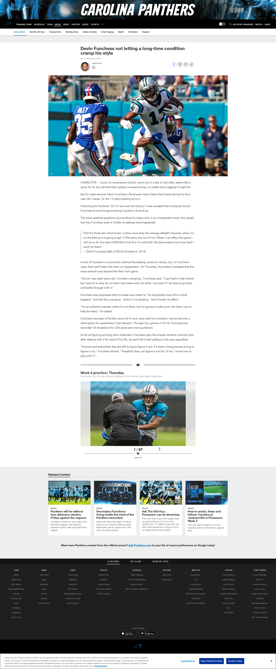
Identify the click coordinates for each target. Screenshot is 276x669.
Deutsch (44, 594)
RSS (196, 580)
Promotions (166, 580)
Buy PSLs (259, 580)
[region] (138, 661)
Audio (44, 580)
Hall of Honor (16, 617)
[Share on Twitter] (180, 66)
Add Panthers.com (139, 545)
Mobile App (44, 584)
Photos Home (103, 575)
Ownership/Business (16, 589)
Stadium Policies (228, 589)
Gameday (103, 580)
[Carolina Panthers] (138, 647)
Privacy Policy (195, 584)
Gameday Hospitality (260, 603)
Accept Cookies (235, 661)
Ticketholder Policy (195, 589)
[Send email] (185, 66)
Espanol (44, 598)
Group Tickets (259, 608)
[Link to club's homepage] (8, 24)
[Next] (159, 449)
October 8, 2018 (134, 251)
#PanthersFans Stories (73, 594)
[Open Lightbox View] (137, 421)
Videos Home (73, 575)
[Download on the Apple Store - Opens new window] (127, 633)
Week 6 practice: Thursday (102, 373)
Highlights (73, 580)
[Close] (271, 661)
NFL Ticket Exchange (260, 617)
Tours (229, 608)
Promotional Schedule (136, 580)
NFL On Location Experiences (137, 589)
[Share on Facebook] (174, 66)
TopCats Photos (103, 584)
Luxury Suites (260, 589)
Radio (44, 589)
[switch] (222, 24)
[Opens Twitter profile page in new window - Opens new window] (93, 67)
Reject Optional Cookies (211, 661)
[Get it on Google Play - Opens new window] (147, 634)
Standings (16, 608)
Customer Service (260, 612)
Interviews (73, 584)
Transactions (16, 612)
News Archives (44, 603)
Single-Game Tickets (260, 594)
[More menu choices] (102, 24)
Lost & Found (229, 584)
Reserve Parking (229, 580)
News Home (44, 575)
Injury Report (16, 584)
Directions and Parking (228, 594)
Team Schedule (137, 575)
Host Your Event (229, 603)
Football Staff (16, 598)
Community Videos (72, 598)
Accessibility (228, 612)
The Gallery (259, 598)
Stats (16, 603)
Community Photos (103, 589)
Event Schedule (229, 575)
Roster (16, 575)
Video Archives (73, 603)
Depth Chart (16, 580)
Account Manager (260, 575)
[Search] (230, 24)
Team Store (167, 575)
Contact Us (195, 598)
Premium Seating (260, 584)
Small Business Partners (195, 603)
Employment (196, 575)
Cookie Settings (188, 661)
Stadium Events (137, 584)
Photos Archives (103, 594)
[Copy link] (191, 64)
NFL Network (73, 589)
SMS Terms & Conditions (196, 594)
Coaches (16, 594)
